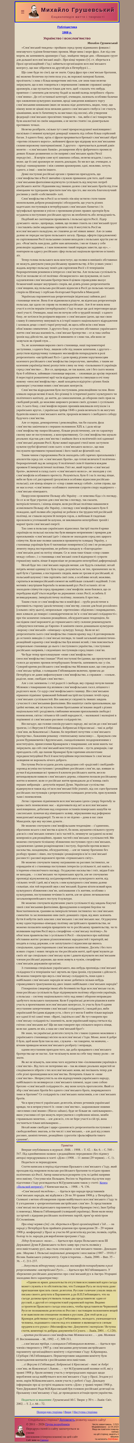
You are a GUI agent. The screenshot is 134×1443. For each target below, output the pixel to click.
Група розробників (57, 1424)
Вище (68, 1412)
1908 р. (67, 32)
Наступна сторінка (85, 1412)
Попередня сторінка (49, 1412)
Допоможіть (67, 1419)
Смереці (44, 1440)
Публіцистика (67, 27)
